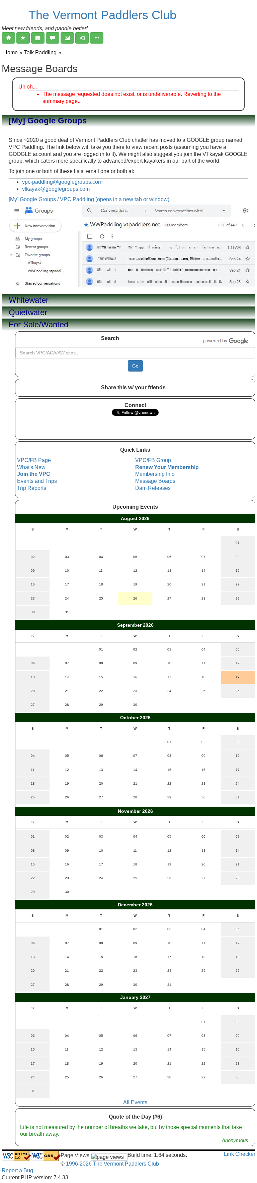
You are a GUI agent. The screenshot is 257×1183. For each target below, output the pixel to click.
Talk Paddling (40, 52)
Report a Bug (17, 1170)
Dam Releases (153, 488)
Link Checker (239, 1154)
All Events (135, 1102)
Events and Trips (37, 481)
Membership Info (155, 474)
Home (10, 52)
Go (135, 366)
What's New (31, 467)
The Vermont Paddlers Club (102, 15)
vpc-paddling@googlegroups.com (62, 182)
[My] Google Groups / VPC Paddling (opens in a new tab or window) (89, 199)
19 (238, 677)
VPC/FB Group (153, 460)
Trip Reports (31, 488)
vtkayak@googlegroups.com (56, 189)
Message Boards (155, 481)
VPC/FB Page (34, 460)
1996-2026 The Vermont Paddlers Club (112, 1164)
